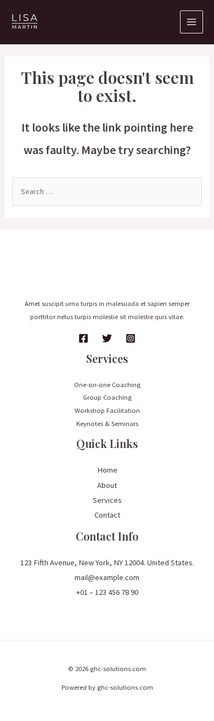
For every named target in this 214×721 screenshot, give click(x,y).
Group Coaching (107, 397)
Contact (107, 515)
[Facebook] (83, 338)
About (107, 485)
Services (107, 500)
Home (107, 470)
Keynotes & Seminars (107, 423)
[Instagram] (131, 338)
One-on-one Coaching (107, 384)
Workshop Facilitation (107, 410)
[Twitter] (107, 338)
